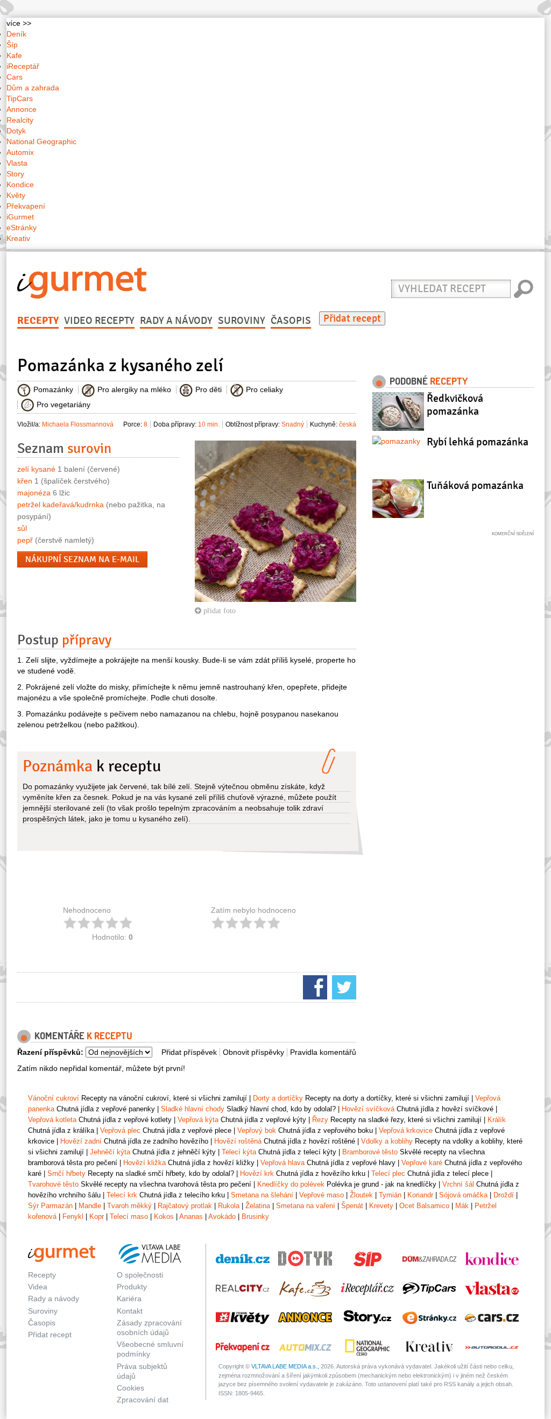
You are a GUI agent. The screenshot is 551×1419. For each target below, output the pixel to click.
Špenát (352, 1206)
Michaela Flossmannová (78, 424)
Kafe (14, 55)
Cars (14, 77)
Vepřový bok (256, 1130)
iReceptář (22, 66)
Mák (462, 1206)
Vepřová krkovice (406, 1130)
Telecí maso (129, 1216)
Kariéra (129, 1298)
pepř (25, 540)
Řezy (320, 1120)
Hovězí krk (257, 1173)
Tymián (390, 1195)
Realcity (19, 120)
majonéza (34, 492)
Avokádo (222, 1216)
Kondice (20, 184)
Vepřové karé (421, 1163)
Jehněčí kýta (110, 1152)
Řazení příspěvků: (50, 1052)
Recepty (38, 320)
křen (24, 481)
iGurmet (20, 216)
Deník (16, 34)
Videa (37, 1286)
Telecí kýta (239, 1152)
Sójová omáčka (463, 1195)
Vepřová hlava (282, 1163)
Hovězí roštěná (238, 1141)
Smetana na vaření (305, 1206)
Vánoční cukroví (53, 1098)
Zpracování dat (142, 1399)
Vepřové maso (321, 1195)
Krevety (381, 1206)
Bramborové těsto (370, 1152)
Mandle (90, 1206)
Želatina (257, 1206)
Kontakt (130, 1311)
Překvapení (25, 206)
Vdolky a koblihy (387, 1141)
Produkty (132, 1286)
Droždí (503, 1195)
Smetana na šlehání (262, 1195)
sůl (22, 528)
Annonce (21, 109)
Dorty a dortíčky (278, 1098)
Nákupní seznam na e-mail (82, 559)
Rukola (228, 1206)
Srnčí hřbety (66, 1173)
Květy (15, 195)
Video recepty (99, 320)
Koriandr (420, 1195)
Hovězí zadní (81, 1141)
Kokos (164, 1216)
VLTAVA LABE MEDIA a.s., (285, 1366)
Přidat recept (352, 318)
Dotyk (16, 130)
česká (347, 424)
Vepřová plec (120, 1130)
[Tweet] (342, 986)
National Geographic (41, 141)
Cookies (130, 1387)
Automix (20, 152)
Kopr (96, 1216)
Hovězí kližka (144, 1163)
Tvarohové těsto (53, 1184)
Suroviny (241, 320)
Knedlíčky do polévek (290, 1184)
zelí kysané (36, 469)
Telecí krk (122, 1195)
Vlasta (16, 163)
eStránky (21, 227)
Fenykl (72, 1216)
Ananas (191, 1216)
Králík (497, 1120)
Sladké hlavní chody (192, 1109)
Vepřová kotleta (52, 1120)
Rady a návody (176, 320)
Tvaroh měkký (129, 1206)
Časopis (291, 320)
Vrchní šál (458, 1184)
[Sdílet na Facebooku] (313, 986)
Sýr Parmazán (50, 1206)
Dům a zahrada (32, 87)
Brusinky (255, 1216)
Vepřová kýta (198, 1120)
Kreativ (18, 238)
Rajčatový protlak (185, 1206)
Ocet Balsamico (424, 1206)
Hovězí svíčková (368, 1109)
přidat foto (218, 610)
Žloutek (361, 1195)
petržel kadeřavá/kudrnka (60, 504)
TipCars (19, 98)
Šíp (12, 44)
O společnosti (140, 1275)
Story (15, 173)
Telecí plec (388, 1173)
